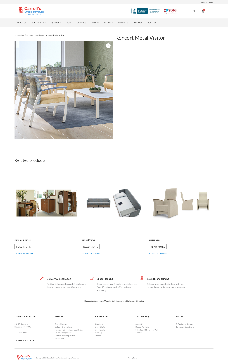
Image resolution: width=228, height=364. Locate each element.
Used (69, 23)
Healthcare (39, 35)
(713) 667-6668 (206, 2)
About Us (21, 23)
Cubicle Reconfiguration (65, 335)
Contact (139, 333)
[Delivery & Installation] (41, 278)
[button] (108, 45)
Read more (23, 246)
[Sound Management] (142, 278)
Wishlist (138, 23)
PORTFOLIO (123, 23)
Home (17, 35)
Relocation (59, 338)
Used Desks (100, 330)
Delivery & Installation (59, 278)
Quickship (56, 23)
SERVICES (108, 23)
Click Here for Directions (25, 340)
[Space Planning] (92, 278)
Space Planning (105, 278)
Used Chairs (100, 327)
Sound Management (158, 278)
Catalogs (81, 23)
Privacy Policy (132, 358)
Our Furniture (39, 23)
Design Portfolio (142, 327)
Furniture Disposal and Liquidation (69, 330)
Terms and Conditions (185, 327)
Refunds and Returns (184, 324)
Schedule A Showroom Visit (147, 330)
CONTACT (152, 23)
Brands (95, 23)
